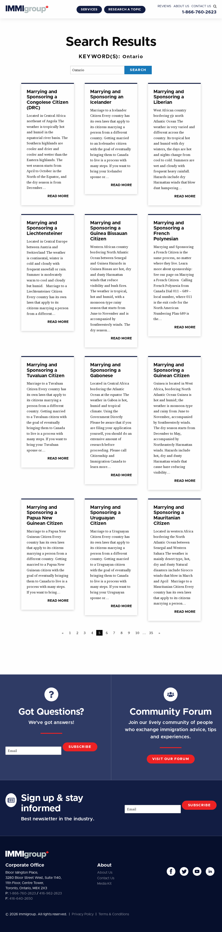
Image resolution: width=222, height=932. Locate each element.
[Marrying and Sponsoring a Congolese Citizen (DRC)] (47, 144)
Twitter (184, 871)
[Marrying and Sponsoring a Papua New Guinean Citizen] (47, 554)
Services (89, 9)
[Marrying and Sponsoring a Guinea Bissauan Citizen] (111, 281)
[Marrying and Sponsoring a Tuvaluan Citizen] (47, 412)
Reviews (164, 6)
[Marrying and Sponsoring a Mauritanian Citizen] (174, 560)
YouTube (197, 871)
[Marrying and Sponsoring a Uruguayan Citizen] (111, 557)
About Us (181, 6)
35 (151, 633)
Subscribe (80, 747)
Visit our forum (170, 759)
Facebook (171, 871)
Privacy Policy (83, 914)
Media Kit (104, 883)
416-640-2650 (21, 898)
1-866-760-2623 (199, 12)
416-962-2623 (50, 893)
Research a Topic (124, 9)
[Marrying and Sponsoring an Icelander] (111, 139)
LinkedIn (210, 871)
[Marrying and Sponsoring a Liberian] (174, 144)
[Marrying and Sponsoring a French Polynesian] (174, 275)
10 (137, 633)
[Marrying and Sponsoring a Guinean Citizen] (174, 423)
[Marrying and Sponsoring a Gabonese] (111, 420)
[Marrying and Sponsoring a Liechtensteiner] (47, 273)
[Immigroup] (27, 9)
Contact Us (201, 6)
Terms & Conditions (113, 914)
